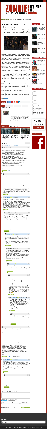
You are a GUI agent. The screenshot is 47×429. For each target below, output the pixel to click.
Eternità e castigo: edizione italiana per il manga (41, 61)
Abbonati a (3, 407)
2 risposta (10, 356)
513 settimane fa (8, 147)
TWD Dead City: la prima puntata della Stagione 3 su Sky (41, 50)
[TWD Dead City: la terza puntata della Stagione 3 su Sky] (15, 131)
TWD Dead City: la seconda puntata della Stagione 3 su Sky (25, 137)
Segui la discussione (29, 143)
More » (7, 19)
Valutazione (10, 145)
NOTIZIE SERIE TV (9, 105)
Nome (2, 402)
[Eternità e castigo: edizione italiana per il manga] (34, 62)
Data (7, 145)
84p (11, 197)
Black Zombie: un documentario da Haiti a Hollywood (20, 19)
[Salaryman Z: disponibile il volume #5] (34, 81)
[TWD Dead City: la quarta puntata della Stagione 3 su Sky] (6, 131)
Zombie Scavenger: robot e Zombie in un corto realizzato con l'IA (39, 98)
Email (12, 402)
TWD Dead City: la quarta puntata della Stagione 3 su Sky (5, 136)
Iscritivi (39, 127)
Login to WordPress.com (11, 400)
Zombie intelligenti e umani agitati (39, 105)
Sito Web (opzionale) (24, 402)
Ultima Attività (15, 145)
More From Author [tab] (14, 126)
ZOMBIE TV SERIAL (6, 107)
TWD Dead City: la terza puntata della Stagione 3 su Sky (15, 136)
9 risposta (10, 170)
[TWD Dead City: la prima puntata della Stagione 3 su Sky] (34, 50)
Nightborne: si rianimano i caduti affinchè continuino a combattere (39, 94)
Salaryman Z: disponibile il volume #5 (40, 81)
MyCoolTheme (30, 427)
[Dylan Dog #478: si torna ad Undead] (34, 75)
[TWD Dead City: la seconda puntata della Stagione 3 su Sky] (25, 131)
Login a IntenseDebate (4, 400)
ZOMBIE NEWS (25, 105)
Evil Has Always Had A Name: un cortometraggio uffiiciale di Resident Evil (39, 113)
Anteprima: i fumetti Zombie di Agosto (41, 68)
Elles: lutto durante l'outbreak (38, 102)
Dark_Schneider (7, 197)
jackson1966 (3, 27)
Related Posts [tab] (5, 126)
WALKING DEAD (17, 105)
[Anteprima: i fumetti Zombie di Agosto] (34, 68)
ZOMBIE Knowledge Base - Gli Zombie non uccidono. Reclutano (16, 427)
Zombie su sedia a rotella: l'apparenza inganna (37, 109)
